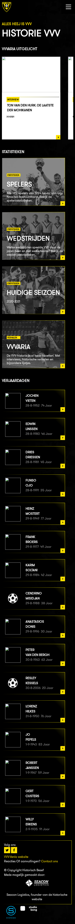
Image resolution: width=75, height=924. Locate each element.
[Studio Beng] (28, 910)
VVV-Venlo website (16, 857)
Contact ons (49, 861)
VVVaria (18, 346)
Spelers (19, 184)
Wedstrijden (28, 238)
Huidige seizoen (33, 292)
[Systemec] (11, 917)
